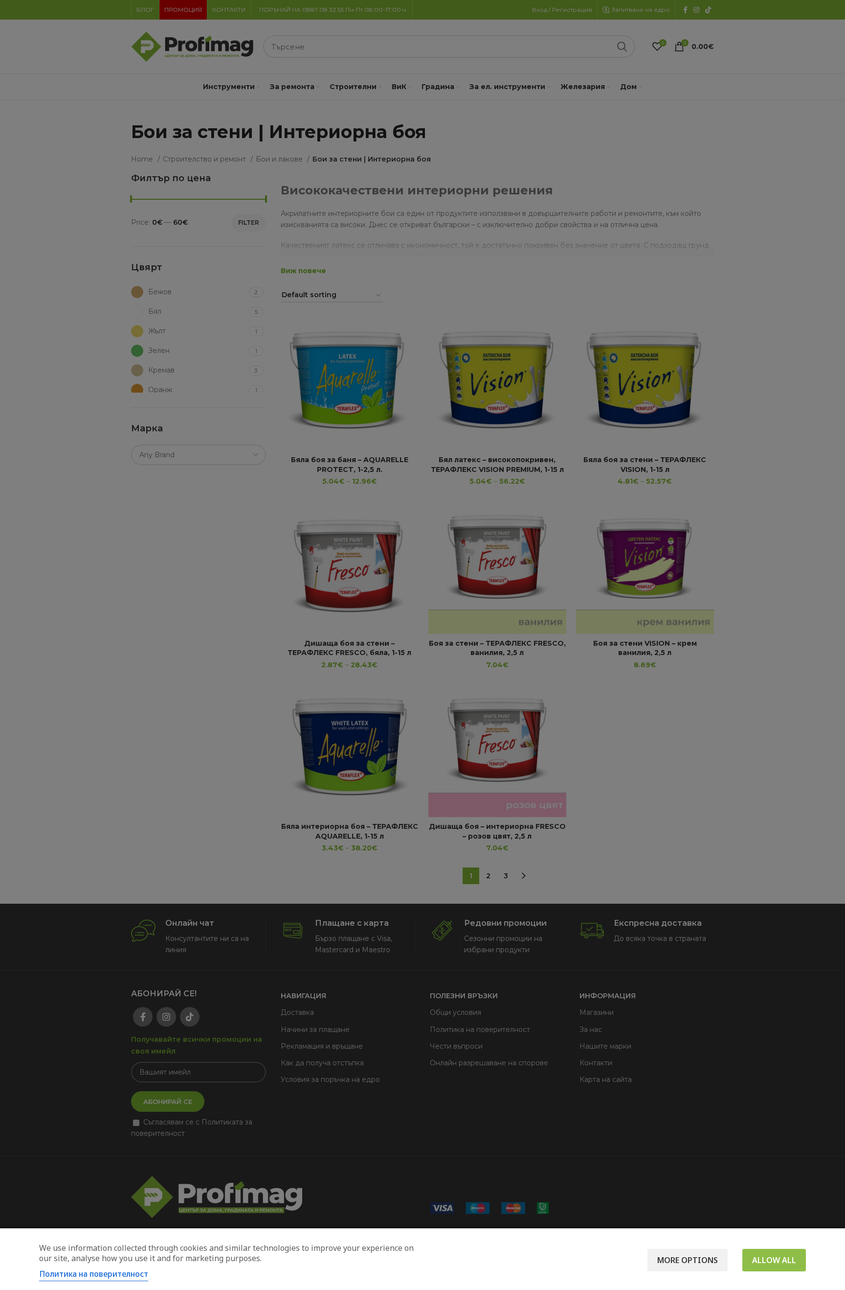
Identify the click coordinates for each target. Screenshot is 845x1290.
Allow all (774, 1260)
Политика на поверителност (93, 1273)
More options (687, 1260)
